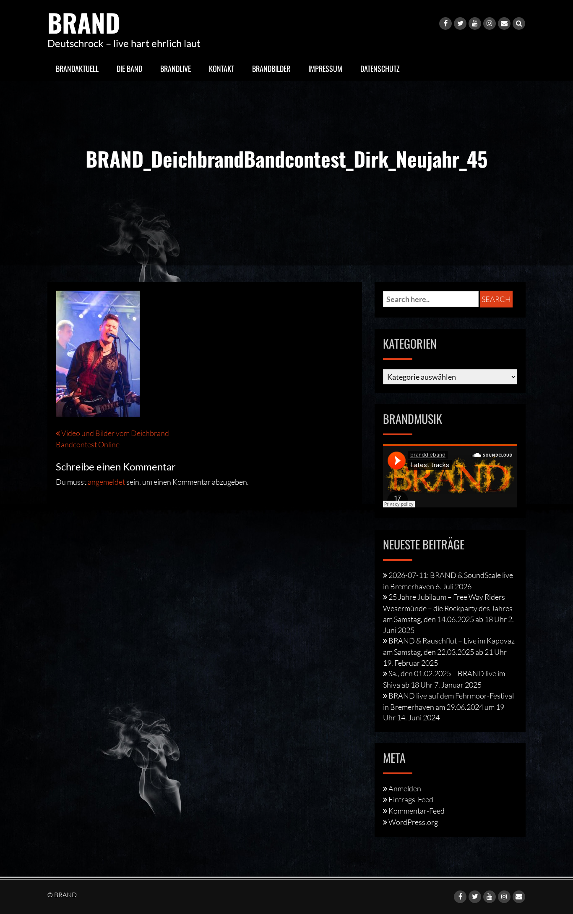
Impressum (325, 68)
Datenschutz (380, 68)
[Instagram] (489, 23)
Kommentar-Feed (416, 810)
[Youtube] (475, 23)
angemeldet (106, 481)
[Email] (504, 23)
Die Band (129, 68)
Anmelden (404, 788)
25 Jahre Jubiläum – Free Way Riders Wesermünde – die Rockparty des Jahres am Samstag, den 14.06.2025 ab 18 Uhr (448, 607)
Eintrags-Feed (410, 799)
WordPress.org (413, 822)
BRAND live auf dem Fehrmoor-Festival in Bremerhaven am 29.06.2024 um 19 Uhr (448, 706)
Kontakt (221, 68)
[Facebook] (445, 23)
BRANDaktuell (77, 68)
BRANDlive (175, 68)
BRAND (83, 22)
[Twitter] (460, 23)
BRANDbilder (271, 68)
